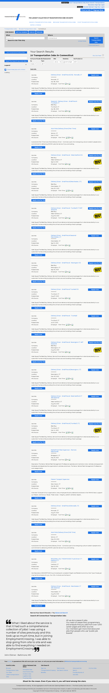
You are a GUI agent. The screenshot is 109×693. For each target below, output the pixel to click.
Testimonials (60, 668)
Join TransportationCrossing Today (16, 52)
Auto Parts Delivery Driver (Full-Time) (63, 532)
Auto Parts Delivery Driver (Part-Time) (63, 128)
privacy (10, 661)
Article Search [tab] (21, 32)
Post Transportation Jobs (88, 22)
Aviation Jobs (27, 674)
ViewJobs (65, 59)
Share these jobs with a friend (16, 69)
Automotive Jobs (28, 671)
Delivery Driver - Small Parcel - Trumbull (64, 315)
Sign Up (43, 668)
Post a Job (86, 10)
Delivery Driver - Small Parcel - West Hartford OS (66, 155)
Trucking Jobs (27, 678)
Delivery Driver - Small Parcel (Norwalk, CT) (65, 506)
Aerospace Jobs (27, 669)
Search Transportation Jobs (40, 22)
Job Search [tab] (9, 32)
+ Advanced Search (93, 45)
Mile (55, 59)
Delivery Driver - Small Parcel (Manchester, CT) (66, 181)
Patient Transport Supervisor (60, 479)
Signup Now (98, 10)
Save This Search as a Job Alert (16, 61)
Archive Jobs (92, 668)
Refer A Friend (35, 25)
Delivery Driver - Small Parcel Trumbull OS (64, 289)
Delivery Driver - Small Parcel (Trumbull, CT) (65, 423)
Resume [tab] (40, 32)
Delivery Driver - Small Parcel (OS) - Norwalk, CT (66, 75)
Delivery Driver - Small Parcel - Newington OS (66, 263)
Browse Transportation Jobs (64, 22)
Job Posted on (78, 59)
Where (50, 35)
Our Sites (9, 672)
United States (82, 41)
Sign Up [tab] (32, 32)
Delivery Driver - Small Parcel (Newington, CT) (66, 369)
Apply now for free (95, 101)
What (8, 35)
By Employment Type (46, 60)
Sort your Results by (35, 60)
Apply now (95, 75)
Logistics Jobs (27, 676)
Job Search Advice (62, 670)
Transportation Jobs (10, 29)
